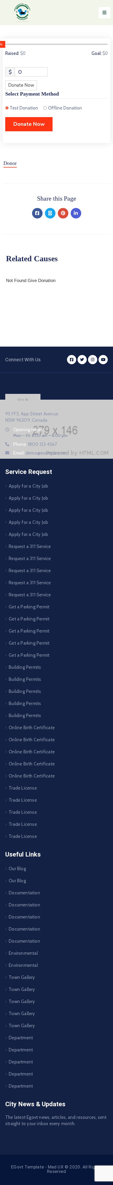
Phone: (35, 444)
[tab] (10, 165)
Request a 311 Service (30, 546)
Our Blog (17, 868)
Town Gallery (22, 977)
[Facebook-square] (71, 359)
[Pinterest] (63, 213)
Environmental (23, 953)
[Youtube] (103, 359)
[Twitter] (50, 213)
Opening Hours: (28, 429)
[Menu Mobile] (104, 12)
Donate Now (21, 85)
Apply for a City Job (28, 486)
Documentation (24, 892)
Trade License (23, 788)
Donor (10, 163)
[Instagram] (92, 359)
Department (21, 1037)
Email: (39, 453)
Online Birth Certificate (32, 727)
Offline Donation (65, 108)
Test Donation (24, 108)
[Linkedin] (76, 213)
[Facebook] (37, 213)
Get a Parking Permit (29, 606)
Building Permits (25, 667)
